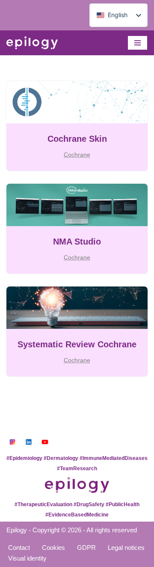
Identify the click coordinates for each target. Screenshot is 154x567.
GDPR (86, 547)
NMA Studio (77, 241)
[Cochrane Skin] (77, 102)
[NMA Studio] (77, 205)
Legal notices (126, 547)
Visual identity (27, 558)
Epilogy (16, 530)
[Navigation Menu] (137, 43)
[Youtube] (45, 442)
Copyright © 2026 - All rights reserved (85, 530)
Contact (19, 547)
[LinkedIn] (29, 442)
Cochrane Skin (77, 138)
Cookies (53, 547)
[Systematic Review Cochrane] (77, 307)
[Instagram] (12, 442)
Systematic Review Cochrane (77, 344)
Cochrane (77, 155)
